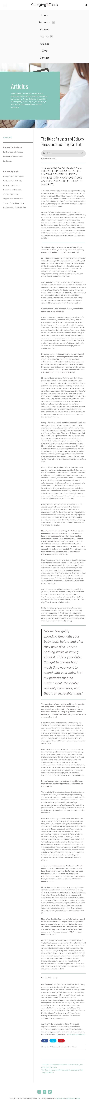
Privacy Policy (70, 1098)
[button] (44, 153)
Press (78, 1098)
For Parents (7, 161)
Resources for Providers (12, 190)
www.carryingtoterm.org (76, 1034)
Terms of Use (60, 1098)
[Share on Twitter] (52, 1040)
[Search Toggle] (86, 5)
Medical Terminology (11, 185)
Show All (7, 137)
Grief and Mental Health (12, 181)
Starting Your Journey (11, 194)
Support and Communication (13, 199)
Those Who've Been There (13, 203)
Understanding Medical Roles (67, 1047)
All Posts (53, 1047)
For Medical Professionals (13, 156)
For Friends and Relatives (13, 152)
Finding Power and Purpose (13, 176)
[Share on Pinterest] (61, 1040)
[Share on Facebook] (44, 1040)
